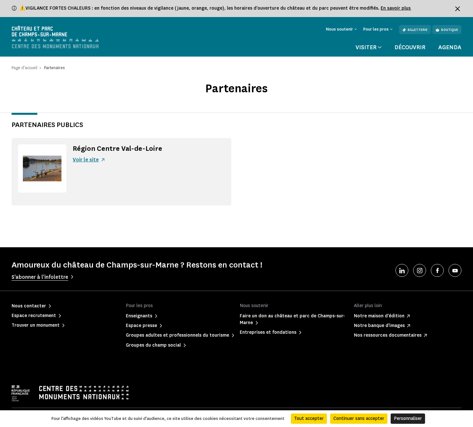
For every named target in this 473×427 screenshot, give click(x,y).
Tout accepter (309, 418)
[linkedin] (401, 270)
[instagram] (419, 270)
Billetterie (418, 29)
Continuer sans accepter (358, 418)
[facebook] (437, 270)
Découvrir (409, 47)
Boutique (449, 29)
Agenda (449, 47)
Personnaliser (408, 418)
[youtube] (455, 270)
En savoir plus (396, 8)
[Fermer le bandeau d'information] (457, 9)
